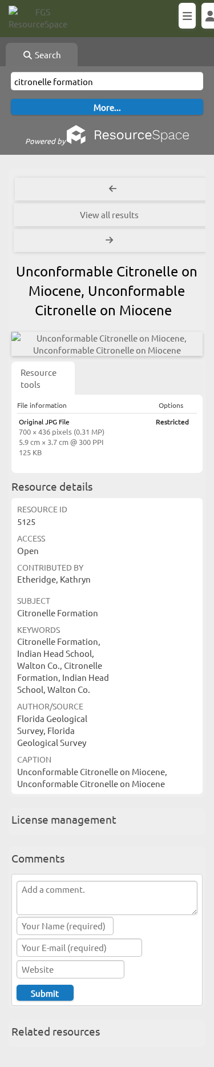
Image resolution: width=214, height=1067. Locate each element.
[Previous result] (113, 189)
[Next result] (110, 240)
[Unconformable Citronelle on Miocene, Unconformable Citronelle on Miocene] (107, 344)
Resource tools (38, 378)
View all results (109, 214)
